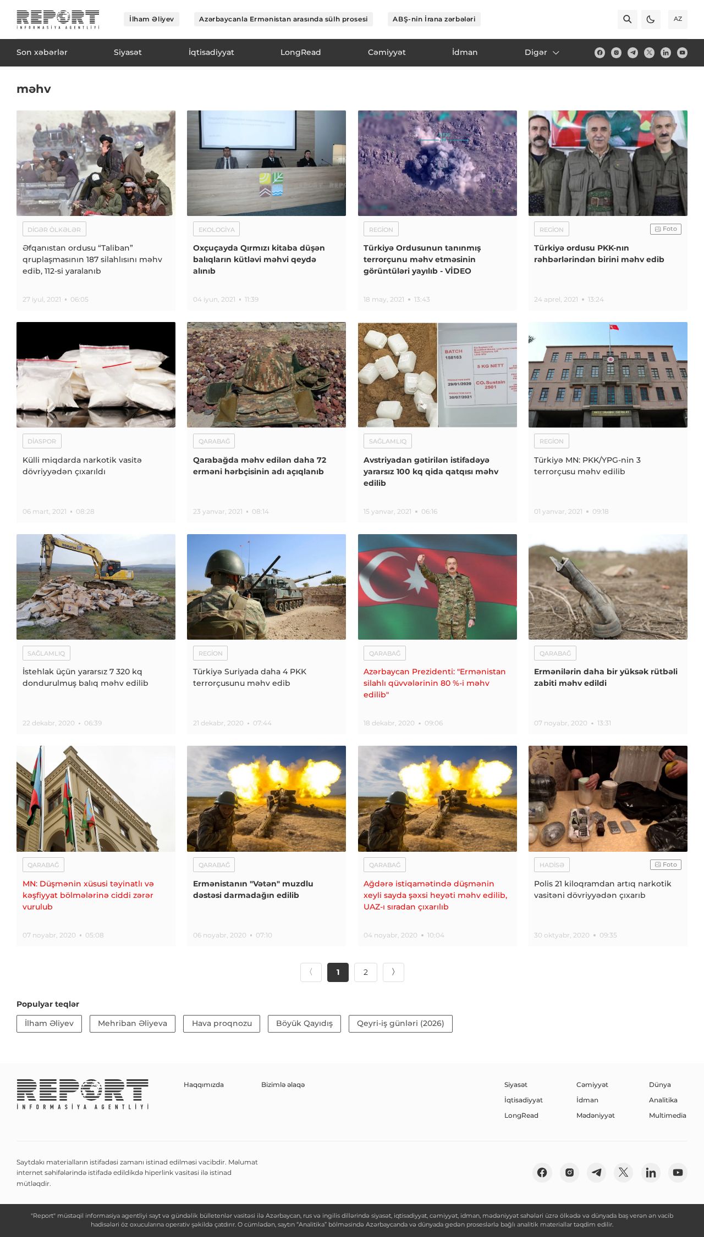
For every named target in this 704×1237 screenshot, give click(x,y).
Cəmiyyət (592, 1084)
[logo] (58, 19)
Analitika (663, 1100)
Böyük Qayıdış (304, 1023)
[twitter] (649, 52)
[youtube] (682, 52)
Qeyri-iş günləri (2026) (400, 1023)
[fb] (600, 52)
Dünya (660, 1084)
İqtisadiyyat (523, 1100)
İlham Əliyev (151, 19)
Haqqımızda (204, 1084)
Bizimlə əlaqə (283, 1084)
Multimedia (667, 1115)
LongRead (521, 1115)
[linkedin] (666, 52)
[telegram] (633, 52)
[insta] (616, 52)
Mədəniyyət (595, 1115)
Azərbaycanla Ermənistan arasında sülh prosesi (283, 19)
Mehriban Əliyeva (132, 1023)
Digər (536, 52)
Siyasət (515, 1084)
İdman (587, 1100)
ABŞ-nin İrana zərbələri (434, 19)
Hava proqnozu (222, 1023)
